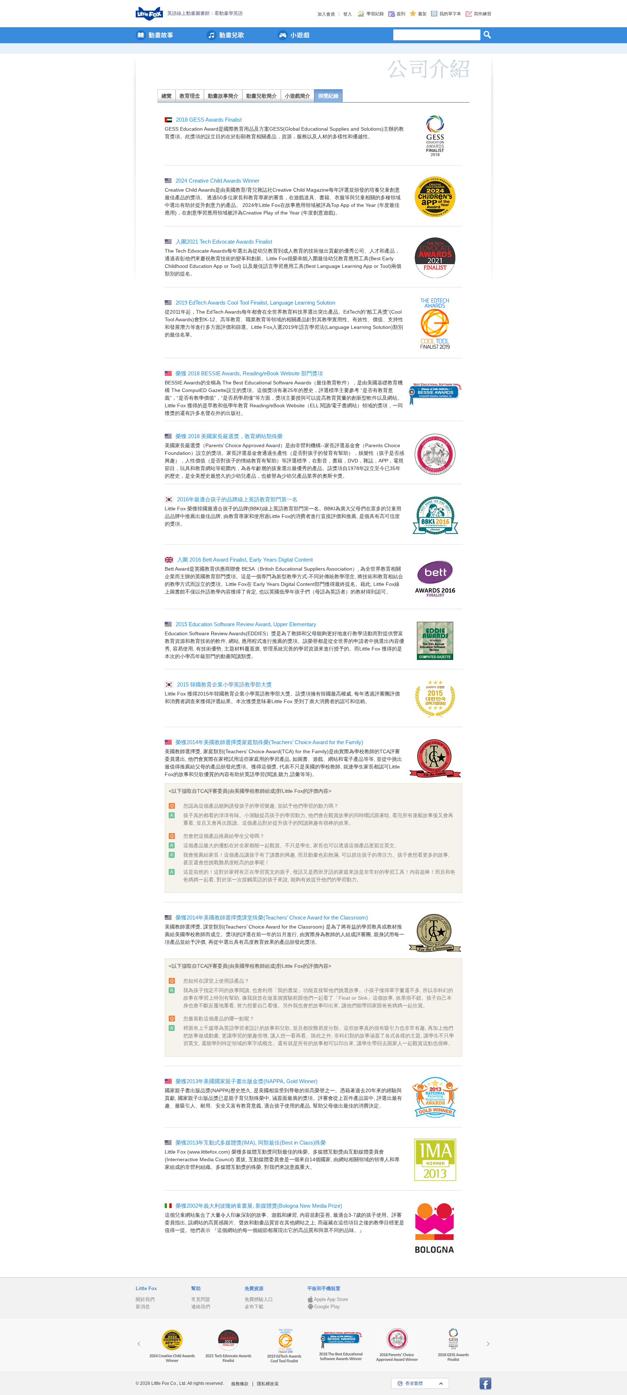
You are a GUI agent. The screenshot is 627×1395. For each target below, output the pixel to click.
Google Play (327, 1306)
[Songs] (225, 35)
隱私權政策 (268, 1383)
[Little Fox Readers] (154, 35)
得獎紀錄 (328, 96)
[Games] (294, 35)
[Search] (487, 34)
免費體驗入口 (259, 1299)
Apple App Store (331, 1299)
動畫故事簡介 (223, 96)
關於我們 (145, 1299)
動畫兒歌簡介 (261, 96)
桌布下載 (254, 1306)
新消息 (143, 1306)
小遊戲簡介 (297, 96)
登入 (347, 14)
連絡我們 (200, 1306)
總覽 (166, 96)
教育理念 (190, 96)
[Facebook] (485, 1384)
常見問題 (200, 1299)
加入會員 (326, 14)
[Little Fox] (149, 14)
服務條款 (240, 1383)
